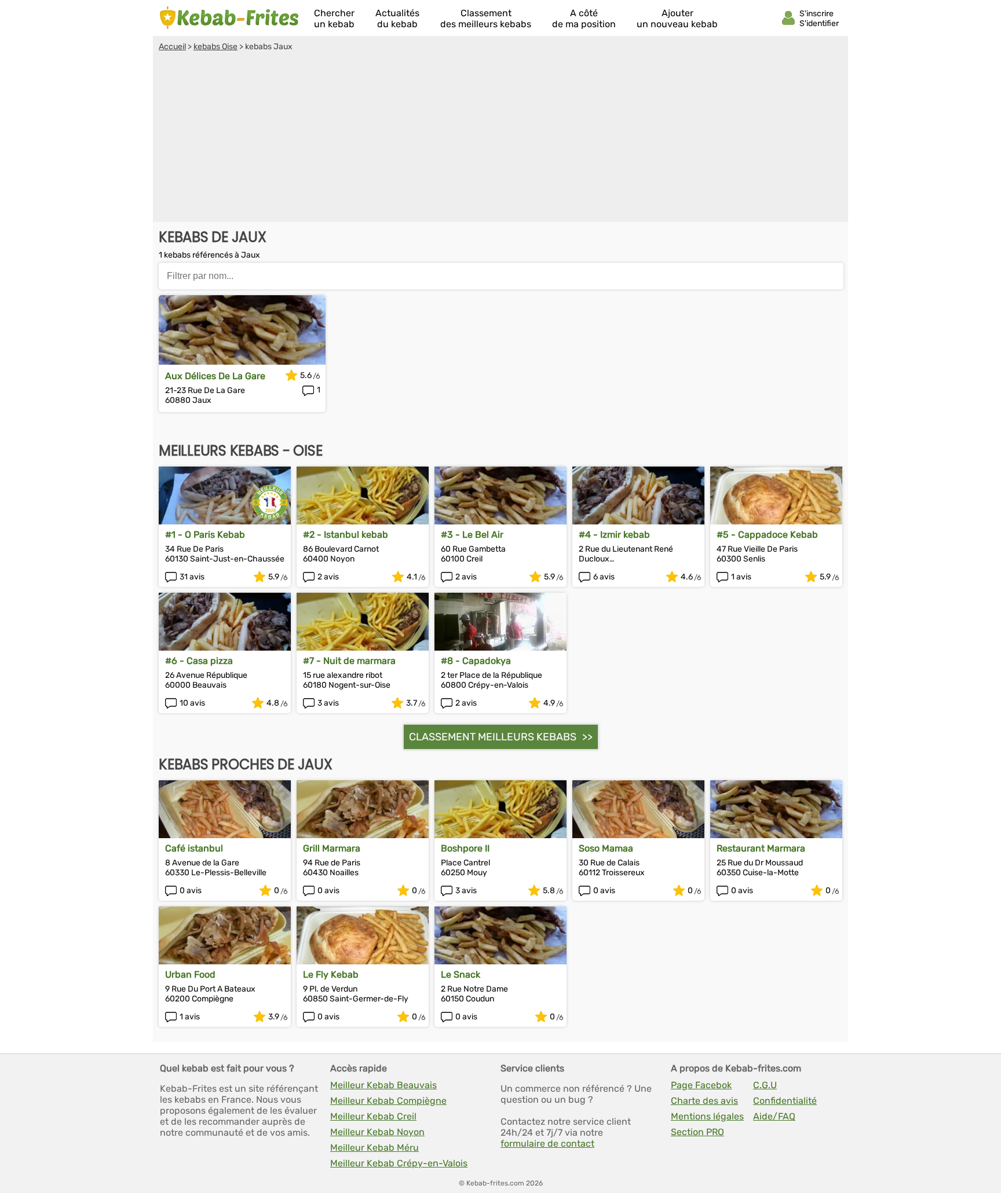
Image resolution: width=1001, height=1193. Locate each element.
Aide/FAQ (774, 1116)
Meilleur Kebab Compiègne (388, 1100)
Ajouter (677, 19)
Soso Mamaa (606, 848)
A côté (584, 19)
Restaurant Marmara (761, 848)
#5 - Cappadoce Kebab (767, 534)
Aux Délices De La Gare (215, 375)
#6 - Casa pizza (199, 660)
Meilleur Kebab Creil (373, 1116)
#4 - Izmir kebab (614, 534)
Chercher (334, 19)
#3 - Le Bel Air (472, 534)
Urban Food (190, 974)
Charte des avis (704, 1100)
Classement (485, 19)
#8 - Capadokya (476, 660)
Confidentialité (785, 1100)
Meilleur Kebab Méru (374, 1147)
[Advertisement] (500, 138)
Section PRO (697, 1131)
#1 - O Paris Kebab (205, 534)
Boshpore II (465, 848)
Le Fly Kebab (331, 974)
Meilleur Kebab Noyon (377, 1131)
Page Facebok (701, 1085)
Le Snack (460, 974)
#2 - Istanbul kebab (345, 534)
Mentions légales (707, 1116)
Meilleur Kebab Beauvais (383, 1085)
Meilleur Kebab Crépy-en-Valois (398, 1163)
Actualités (397, 19)
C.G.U (765, 1085)
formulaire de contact (547, 1143)
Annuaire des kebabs (229, 17)
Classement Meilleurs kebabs (492, 737)
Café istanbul (194, 848)
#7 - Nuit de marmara (349, 660)
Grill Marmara (331, 848)
